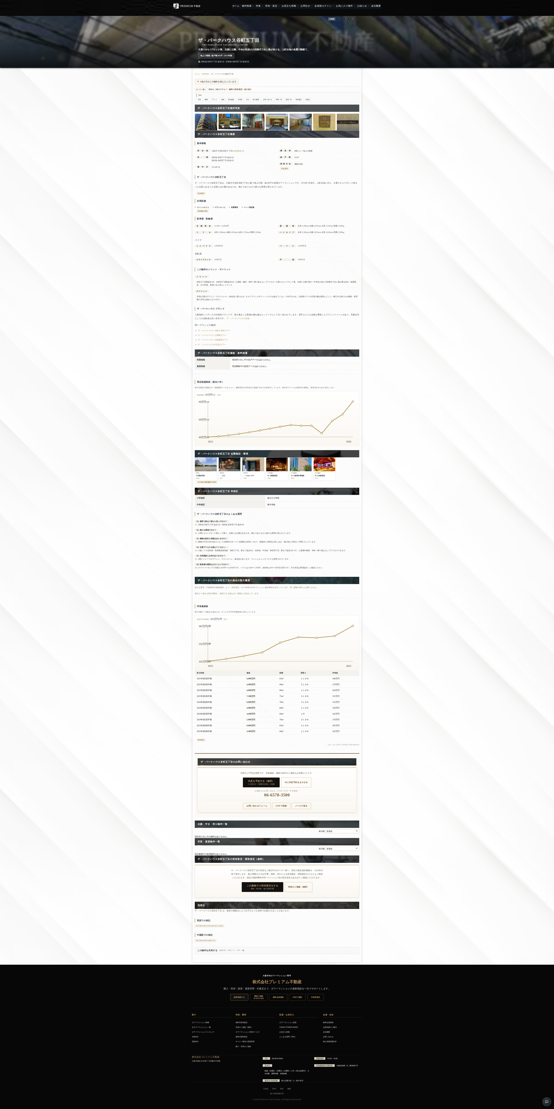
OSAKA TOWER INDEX (288, 1027)
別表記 (307, 99)
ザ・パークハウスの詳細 (238, 318)
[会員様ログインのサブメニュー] (332, 6)
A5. (196, 559)
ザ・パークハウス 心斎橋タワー (212, 335)
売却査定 (298, 99)
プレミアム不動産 (187, 6)
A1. (196, 525)
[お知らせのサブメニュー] (368, 6)
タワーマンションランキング (203, 1032)
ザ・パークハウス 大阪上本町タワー (214, 331)
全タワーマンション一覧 (201, 1027)
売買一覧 (279, 99)
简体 (346, 19)
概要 (206, 99)
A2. (196, 533)
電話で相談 (259, 997)
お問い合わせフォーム (256, 806)
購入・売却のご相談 (243, 1046)
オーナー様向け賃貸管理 (245, 1041)
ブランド (214, 99)
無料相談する (239, 997)
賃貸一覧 (289, 99)
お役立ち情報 (284, 1032)
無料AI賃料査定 (241, 1036)
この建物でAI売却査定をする (262, 887)
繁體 (352, 19)
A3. (196, 542)
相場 (222, 99)
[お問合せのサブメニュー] (311, 6)
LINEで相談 (281, 806)
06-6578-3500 (277, 795)
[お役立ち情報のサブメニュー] (297, 6)
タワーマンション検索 (200, 1022)
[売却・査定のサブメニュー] (278, 6)
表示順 (322, 831)
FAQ (247, 99)
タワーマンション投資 (287, 1022)
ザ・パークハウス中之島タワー (212, 345)
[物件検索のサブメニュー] (252, 6)
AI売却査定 (315, 997)
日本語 (265, 1088)
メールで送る (301, 806)
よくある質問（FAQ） (287, 1036)
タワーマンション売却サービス (248, 1032)
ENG (339, 19)
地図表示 (239, 151)
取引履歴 (256, 99)
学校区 (240, 99)
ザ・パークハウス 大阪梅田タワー (213, 340)
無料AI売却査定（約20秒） (240, 89)
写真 (199, 99)
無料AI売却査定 (241, 1022)
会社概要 (326, 1032)
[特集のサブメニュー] (262, 6)
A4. (196, 550)
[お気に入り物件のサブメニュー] (354, 6)
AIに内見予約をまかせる (296, 782)
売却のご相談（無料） (298, 887)
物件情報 (205, 74)
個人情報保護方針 (330, 1041)
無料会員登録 (278, 997)
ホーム (197, 74)
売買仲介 (195, 1036)
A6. (196, 568)
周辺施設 (231, 99)
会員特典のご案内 (330, 1027)
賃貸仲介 (195, 1041)
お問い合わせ (267, 99)
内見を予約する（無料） (261, 782)
